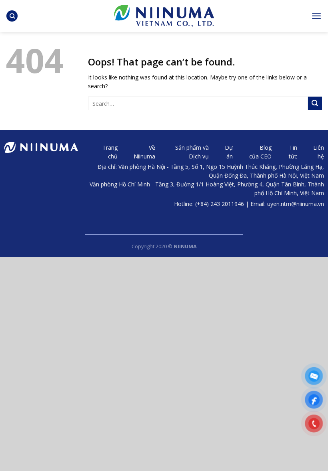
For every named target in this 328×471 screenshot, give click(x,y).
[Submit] (315, 104)
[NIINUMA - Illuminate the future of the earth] (164, 16)
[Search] (12, 16)
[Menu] (316, 16)
